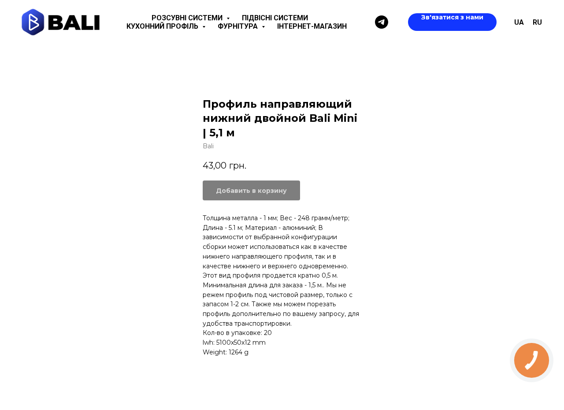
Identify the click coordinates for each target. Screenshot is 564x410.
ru (537, 22)
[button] (452, 22)
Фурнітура (239, 26)
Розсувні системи (188, 18)
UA (519, 22)
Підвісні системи (275, 18)
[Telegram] (381, 22)
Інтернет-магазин (312, 26)
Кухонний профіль (163, 26)
